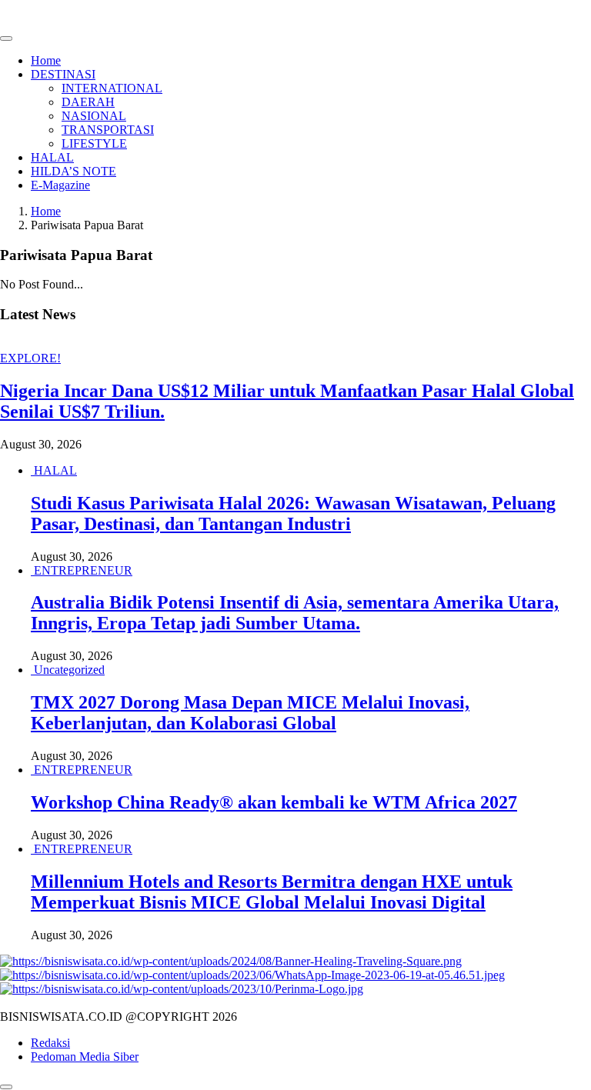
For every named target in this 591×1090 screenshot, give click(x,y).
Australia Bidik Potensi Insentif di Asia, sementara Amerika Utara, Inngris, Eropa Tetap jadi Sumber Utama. (295, 612)
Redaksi (50, 1042)
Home (46, 60)
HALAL (52, 157)
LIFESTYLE (94, 143)
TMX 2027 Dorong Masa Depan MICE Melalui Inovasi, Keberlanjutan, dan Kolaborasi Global (250, 712)
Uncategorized (69, 669)
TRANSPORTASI (108, 129)
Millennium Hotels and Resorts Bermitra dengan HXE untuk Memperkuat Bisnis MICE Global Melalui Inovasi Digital (272, 892)
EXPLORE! (30, 358)
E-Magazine (60, 185)
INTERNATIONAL (112, 88)
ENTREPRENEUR (83, 570)
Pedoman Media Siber (85, 1056)
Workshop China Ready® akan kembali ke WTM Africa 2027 (274, 802)
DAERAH (88, 101)
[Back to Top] (6, 1087)
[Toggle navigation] (6, 38)
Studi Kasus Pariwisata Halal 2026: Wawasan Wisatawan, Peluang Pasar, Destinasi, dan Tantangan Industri (293, 513)
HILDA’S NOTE (73, 171)
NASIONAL (94, 115)
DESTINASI (63, 74)
